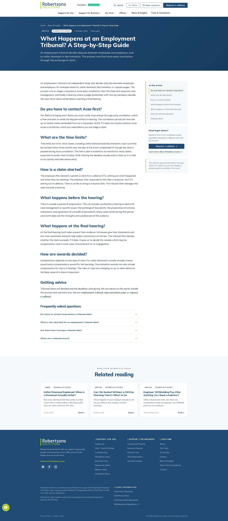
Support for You (65, 13)
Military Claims (101, 469)
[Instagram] (55, 466)
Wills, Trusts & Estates (104, 448)
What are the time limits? (161, 95)
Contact (163, 469)
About (162, 444)
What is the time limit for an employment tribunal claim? (69, 322)
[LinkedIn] (42, 466)
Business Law (133, 452)
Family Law (99, 444)
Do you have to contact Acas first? (167, 90)
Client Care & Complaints (170, 465)
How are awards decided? (162, 114)
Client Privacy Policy (121, 496)
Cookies (55, 516)
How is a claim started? (161, 100)
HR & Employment (135, 457)
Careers (163, 457)
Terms (62, 516)
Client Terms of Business (123, 491)
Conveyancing (101, 452)
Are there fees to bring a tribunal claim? (61, 330)
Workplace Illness (102, 474)
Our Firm (109, 13)
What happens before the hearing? (166, 104)
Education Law (101, 461)
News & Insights (139, 13)
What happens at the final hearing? (166, 109)
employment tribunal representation (100, 292)
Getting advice (157, 119)
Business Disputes (135, 448)
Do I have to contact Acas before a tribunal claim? (66, 314)
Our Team (164, 448)
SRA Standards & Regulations (125, 504)
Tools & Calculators (160, 13)
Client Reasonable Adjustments (126, 500)
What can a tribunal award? (55, 338)
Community (164, 452)
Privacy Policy (45, 516)
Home (42, 25)
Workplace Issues (102, 457)
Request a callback (165, 146)
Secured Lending (134, 461)
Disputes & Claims (102, 465)
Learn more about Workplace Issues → (165, 152)
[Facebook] (49, 466)
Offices (122, 13)
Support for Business (89, 13)
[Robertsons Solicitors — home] (53, 5)
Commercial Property (136, 444)
